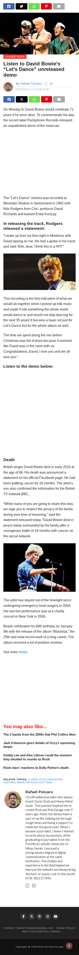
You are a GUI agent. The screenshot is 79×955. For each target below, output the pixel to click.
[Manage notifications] (69, 945)
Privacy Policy (66, 928)
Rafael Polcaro (31, 83)
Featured (9, 782)
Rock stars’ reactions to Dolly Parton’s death (36, 767)
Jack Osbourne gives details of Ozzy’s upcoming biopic (39, 745)
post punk (45, 782)
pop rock (31, 782)
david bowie (55, 779)
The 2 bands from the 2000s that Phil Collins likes (39, 734)
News (23, 652)
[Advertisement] (39, 163)
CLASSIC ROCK (37, 779)
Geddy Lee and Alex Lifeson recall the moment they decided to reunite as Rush (37, 757)
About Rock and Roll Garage (41, 931)
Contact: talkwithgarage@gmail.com (28, 928)
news (20, 782)
